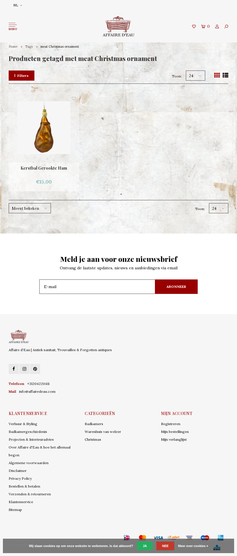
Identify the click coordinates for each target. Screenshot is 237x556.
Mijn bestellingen (175, 431)
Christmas (93, 439)
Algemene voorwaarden (29, 463)
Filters (23, 75)
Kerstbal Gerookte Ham (44, 168)
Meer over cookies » (193, 546)
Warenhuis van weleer (103, 431)
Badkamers (94, 424)
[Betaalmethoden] (118, 538)
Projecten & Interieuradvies (31, 439)
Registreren (170, 424)
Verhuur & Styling (23, 424)
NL (15, 5)
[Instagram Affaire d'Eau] (24, 369)
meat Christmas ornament (59, 47)
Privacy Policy (20, 478)
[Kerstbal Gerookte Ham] (44, 127)
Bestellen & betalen (24, 486)
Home (13, 47)
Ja (145, 546)
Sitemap (15, 509)
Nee (165, 546)
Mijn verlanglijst (174, 439)
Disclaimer (18, 470)
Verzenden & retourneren (30, 494)
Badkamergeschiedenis (28, 431)
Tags (29, 47)
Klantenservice (21, 502)
